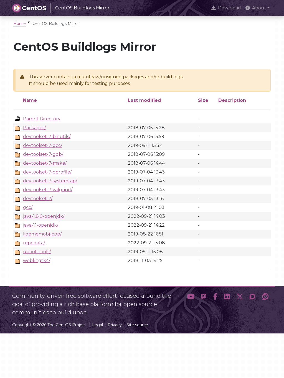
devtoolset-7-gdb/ (43, 154)
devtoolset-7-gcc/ (42, 145)
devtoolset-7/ (37, 198)
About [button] (259, 8)
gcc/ (27, 207)
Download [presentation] (229, 8)
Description (232, 100)
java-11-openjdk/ (40, 225)
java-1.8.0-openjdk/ (43, 216)
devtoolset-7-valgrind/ (47, 189)
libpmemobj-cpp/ (42, 234)
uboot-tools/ (37, 251)
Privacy (115, 324)
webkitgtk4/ (36, 260)
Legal (97, 324)
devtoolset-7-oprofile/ (47, 172)
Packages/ (34, 127)
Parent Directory (41, 118)
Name (30, 100)
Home (19, 23)
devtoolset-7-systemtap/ (50, 180)
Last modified (144, 100)
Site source (137, 324)
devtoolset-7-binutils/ (46, 136)
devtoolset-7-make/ (45, 163)
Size (203, 100)
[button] (190, 302)
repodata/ (34, 242)
